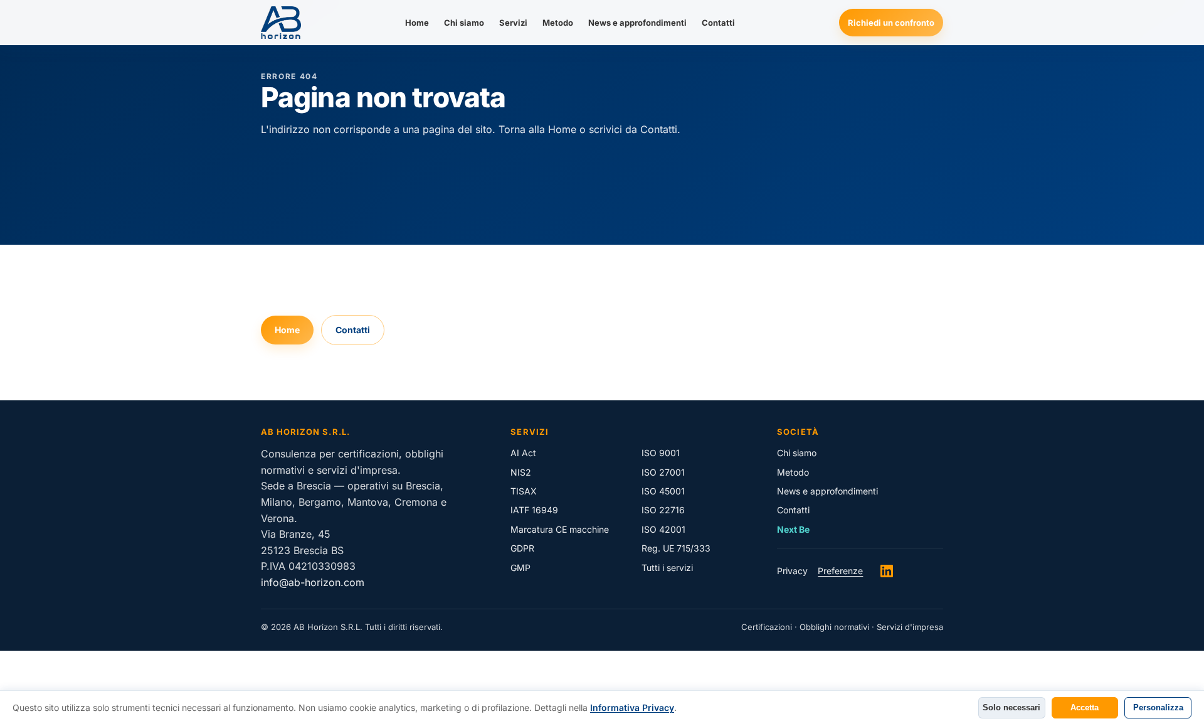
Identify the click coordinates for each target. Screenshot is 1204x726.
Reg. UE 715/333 (676, 548)
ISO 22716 (663, 509)
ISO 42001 (663, 529)
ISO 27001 (663, 472)
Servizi (513, 23)
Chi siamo (464, 23)
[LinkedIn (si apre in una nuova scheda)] (886, 571)
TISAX (523, 491)
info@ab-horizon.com (312, 582)
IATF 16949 (534, 509)
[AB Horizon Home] (281, 22)
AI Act (523, 452)
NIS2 (520, 472)
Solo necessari (1011, 707)
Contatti (718, 23)
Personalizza (1158, 707)
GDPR (522, 548)
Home (417, 23)
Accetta (1084, 707)
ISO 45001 (663, 491)
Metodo (557, 23)
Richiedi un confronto (891, 23)
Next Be (793, 529)
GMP (520, 567)
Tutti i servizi (667, 567)
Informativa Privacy (632, 707)
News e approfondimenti (637, 23)
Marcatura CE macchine (559, 529)
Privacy (792, 570)
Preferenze (840, 570)
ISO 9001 (661, 452)
